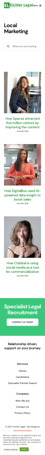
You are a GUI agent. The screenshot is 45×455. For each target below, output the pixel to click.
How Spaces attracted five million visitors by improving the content (23, 122)
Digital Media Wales (23, 430)
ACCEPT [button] (24, 449)
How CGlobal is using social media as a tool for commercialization (22, 267)
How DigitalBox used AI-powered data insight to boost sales (22, 195)
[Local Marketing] (22, 92)
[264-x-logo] (18, 3)
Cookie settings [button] (11, 449)
